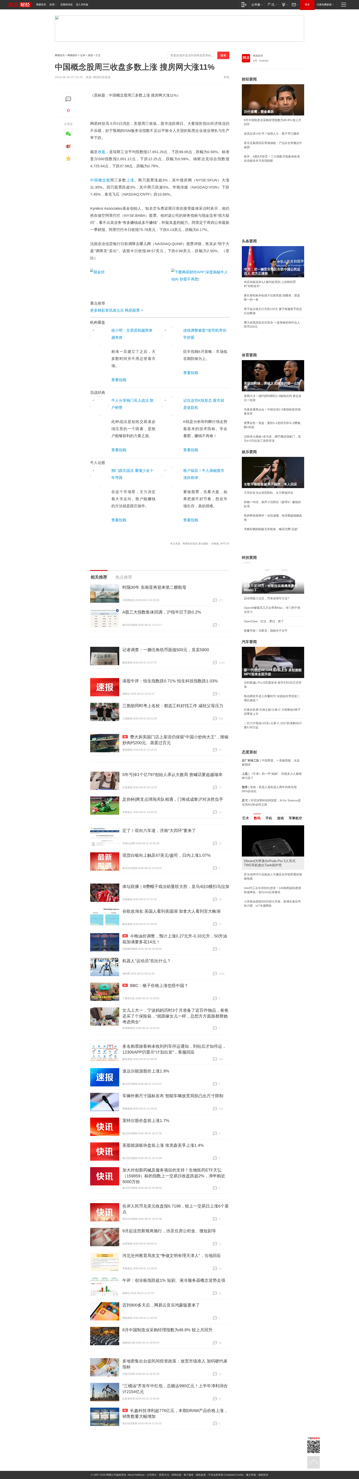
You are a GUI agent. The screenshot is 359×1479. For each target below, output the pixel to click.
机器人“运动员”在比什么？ (146, 960)
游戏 (280, 818)
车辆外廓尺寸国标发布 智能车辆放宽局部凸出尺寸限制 (172, 1095)
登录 (307, 4)
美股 (90, 55)
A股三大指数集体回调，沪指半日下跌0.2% (161, 612)
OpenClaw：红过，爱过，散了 (264, 621)
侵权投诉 (263, 1474)
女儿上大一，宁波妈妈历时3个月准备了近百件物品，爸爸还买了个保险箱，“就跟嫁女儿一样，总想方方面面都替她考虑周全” (175, 1016)
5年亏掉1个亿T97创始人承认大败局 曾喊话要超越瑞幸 (172, 774)
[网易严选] (271, 4)
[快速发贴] (68, 99)
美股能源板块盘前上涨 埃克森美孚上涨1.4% (163, 1145)
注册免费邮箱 (324, 4)
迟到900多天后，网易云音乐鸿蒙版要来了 (161, 1305)
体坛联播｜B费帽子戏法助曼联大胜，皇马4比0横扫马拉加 (175, 886)
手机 (269, 818)
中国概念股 (100, 180)
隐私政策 (201, 1474)
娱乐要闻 (249, 452)
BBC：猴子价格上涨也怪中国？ (159, 985)
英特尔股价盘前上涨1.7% (145, 1120)
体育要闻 (249, 355)
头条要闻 (249, 241)
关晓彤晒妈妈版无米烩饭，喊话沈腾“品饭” (271, 529)
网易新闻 (258, 55)
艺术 (245, 818)
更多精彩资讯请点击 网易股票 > (116, 310)
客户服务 (189, 1474)
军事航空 (295, 818)
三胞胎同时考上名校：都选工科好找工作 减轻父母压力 (172, 705)
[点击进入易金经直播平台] (128, 280)
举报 (226, 77)
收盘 (102, 152)
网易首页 (41, 4)
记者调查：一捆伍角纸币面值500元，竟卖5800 (165, 649)
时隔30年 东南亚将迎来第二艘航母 (154, 587)
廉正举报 (251, 1474)
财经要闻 (249, 79)
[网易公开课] (257, 4)
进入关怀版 (82, 4)
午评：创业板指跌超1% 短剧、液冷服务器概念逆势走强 (173, 1280)
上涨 (130, 180)
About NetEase (136, 1474)
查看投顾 (118, 380)
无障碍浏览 (66, 4)
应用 (51, 4)
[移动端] (244, 4)
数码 (257, 818)
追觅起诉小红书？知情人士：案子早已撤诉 (271, 133)
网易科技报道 (102, 77)
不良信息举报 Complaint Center (226, 1474)
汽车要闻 (249, 642)
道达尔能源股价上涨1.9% (145, 1071)
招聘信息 (176, 1474)
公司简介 (152, 1474)
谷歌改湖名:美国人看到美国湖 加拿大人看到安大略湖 (171, 911)
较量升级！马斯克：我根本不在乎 (266, 630)
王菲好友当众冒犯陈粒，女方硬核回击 (268, 492)
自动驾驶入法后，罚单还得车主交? (266, 598)
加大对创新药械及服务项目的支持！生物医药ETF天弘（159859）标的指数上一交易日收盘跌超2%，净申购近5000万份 (173, 1176)
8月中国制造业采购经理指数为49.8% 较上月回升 (167, 1330)
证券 (82, 55)
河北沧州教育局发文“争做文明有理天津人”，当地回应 (171, 1255)
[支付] (284, 4)
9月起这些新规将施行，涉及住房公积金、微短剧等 (169, 1231)
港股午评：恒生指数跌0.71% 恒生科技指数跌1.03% (170, 681)
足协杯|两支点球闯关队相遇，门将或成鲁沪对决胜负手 (172, 799)
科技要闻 (249, 557)
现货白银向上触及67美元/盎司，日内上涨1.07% (166, 855)
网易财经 (72, 55)
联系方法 (164, 1474)
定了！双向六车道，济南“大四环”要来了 (159, 830)
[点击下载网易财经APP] (200, 280)
